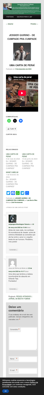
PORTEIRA (10, 17)
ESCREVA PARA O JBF (24, 17)
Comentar (13, 250)
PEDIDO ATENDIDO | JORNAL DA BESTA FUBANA (20, 297)
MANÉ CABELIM (12, 172)
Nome (13, 359)
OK (6, 391)
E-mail (13, 370)
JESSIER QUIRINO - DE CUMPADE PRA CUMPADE (18, 199)
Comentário (14, 329)
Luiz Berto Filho (32, 200)
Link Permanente (17, 202)
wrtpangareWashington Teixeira (19, 224)
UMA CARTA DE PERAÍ (22, 65)
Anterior (9, 24)
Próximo (34, 24)
